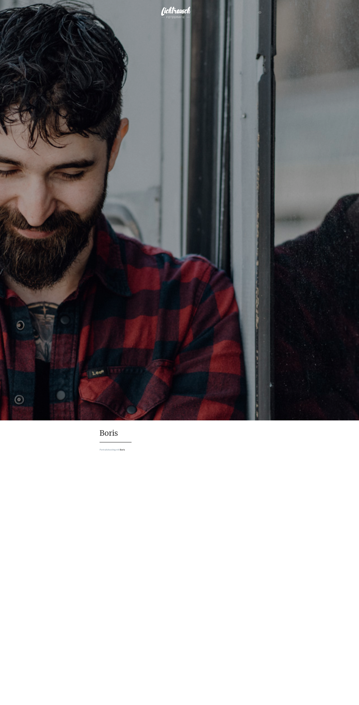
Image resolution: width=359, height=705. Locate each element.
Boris (122, 449)
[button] (260, 12)
